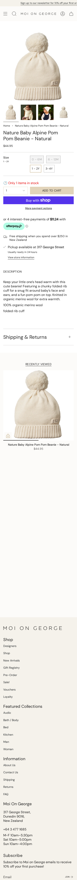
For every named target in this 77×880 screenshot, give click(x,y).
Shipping (9, 779)
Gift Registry (11, 667)
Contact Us (10, 772)
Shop (6, 653)
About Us (9, 765)
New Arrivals (11, 660)
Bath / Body (11, 720)
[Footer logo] (33, 628)
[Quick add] (8, 435)
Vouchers (9, 689)
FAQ (5, 794)
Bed (5, 727)
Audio (7, 713)
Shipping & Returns (25, 337)
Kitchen (8, 734)
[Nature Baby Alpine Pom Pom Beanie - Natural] (38, 405)
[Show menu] (5, 13)
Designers (9, 646)
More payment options (38, 208)
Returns (8, 787)
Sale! (6, 682)
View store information (21, 257)
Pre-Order (10, 675)
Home (6, 125)
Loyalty (8, 697)
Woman (8, 749)
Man (6, 742)
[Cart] (71, 13)
